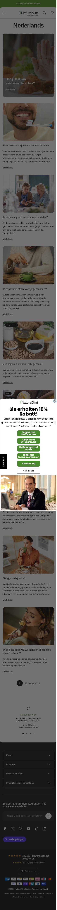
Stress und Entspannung (27, 441)
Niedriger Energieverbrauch (27, 456)
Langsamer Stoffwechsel (27, 433)
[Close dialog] (53, 400)
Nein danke (27, 471)
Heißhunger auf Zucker (27, 448)
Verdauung (27, 463)
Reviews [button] (3, 462)
